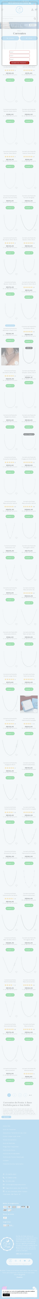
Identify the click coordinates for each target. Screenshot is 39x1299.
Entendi (6, 1295)
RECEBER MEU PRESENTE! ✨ (19, 62)
